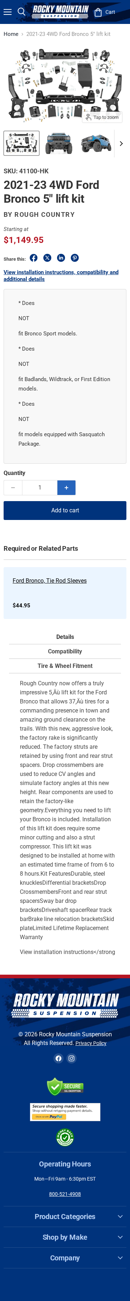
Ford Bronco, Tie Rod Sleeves (50, 580)
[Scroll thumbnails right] (120, 143)
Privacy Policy (91, 1043)
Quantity (14, 473)
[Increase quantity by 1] (66, 487)
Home (11, 34)
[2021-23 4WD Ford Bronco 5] (21, 143)
